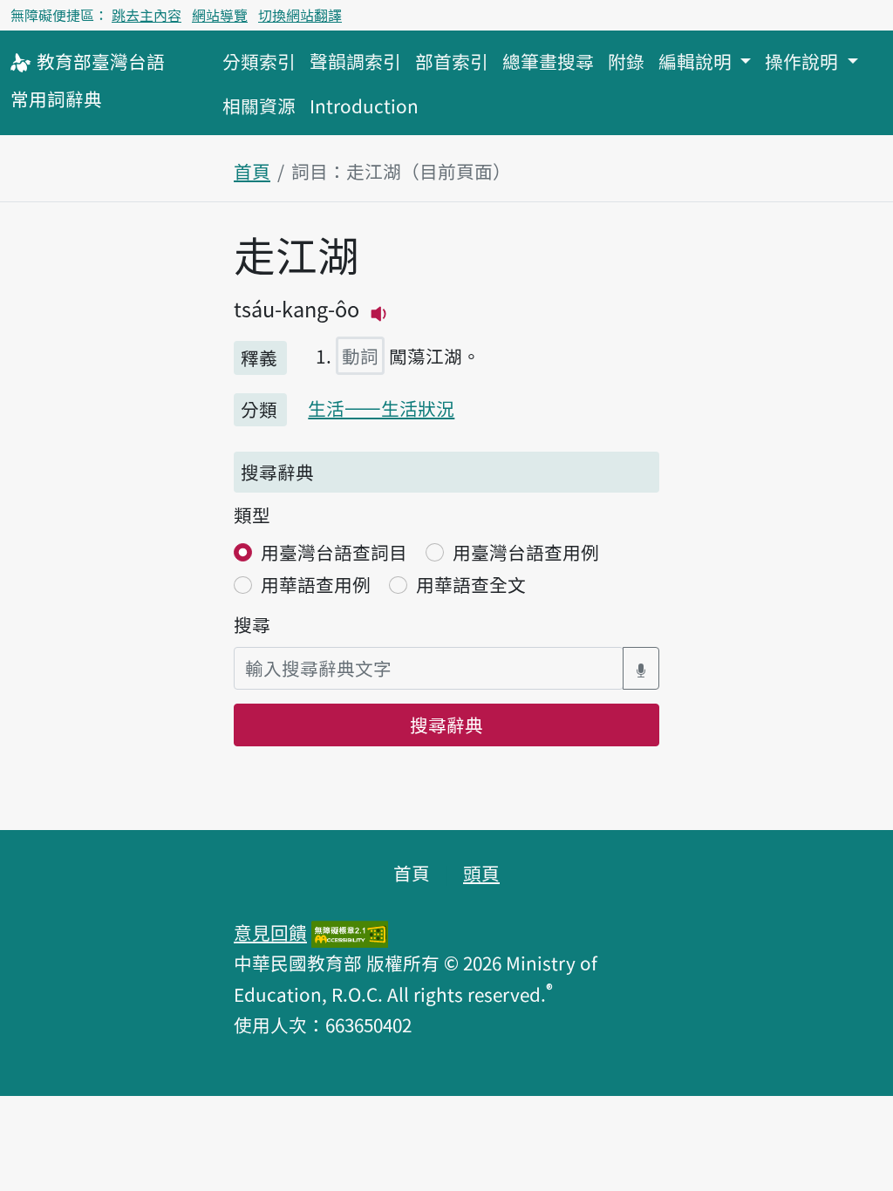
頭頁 (481, 873)
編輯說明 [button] (697, 61)
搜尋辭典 (446, 724)
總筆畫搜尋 (548, 61)
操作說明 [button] (803, 61)
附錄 (626, 61)
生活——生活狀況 (381, 408)
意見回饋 (270, 932)
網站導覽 (220, 14)
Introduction (364, 105)
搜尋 (252, 624)
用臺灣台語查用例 (526, 552)
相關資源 (259, 105)
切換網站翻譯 (300, 14)
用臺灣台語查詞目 (334, 552)
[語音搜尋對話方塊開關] (641, 668)
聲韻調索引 (355, 61)
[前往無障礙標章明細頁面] (349, 932)
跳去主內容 (146, 14)
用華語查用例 (316, 584)
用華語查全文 (471, 584)
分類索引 (259, 61)
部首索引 (451, 61)
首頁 (252, 171)
